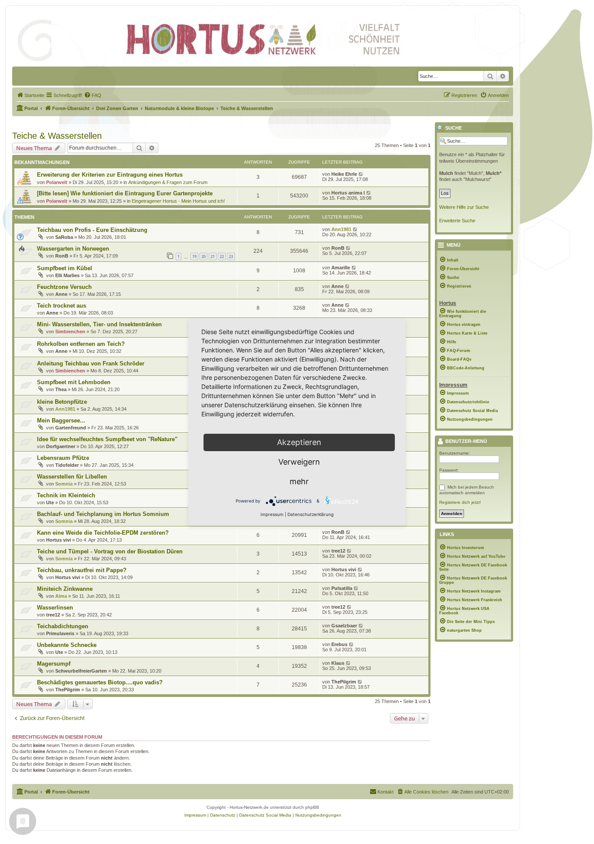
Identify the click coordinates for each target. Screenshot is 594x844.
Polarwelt (56, 182)
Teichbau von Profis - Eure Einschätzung (92, 230)
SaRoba (64, 237)
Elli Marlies (67, 275)
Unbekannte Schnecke (67, 645)
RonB (61, 255)
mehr (299, 481)
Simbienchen (70, 331)
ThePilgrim (67, 689)
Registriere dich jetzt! (460, 502)
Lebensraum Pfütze (63, 458)
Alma (61, 596)
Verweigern (299, 461)
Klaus (337, 663)
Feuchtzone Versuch (64, 287)
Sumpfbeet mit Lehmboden (73, 382)
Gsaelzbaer (344, 625)
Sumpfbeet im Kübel (64, 268)
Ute (50, 502)
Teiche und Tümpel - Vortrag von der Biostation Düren (110, 551)
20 (203, 256)
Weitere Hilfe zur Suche (464, 207)
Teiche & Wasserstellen (57, 136)
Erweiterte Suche (457, 220)
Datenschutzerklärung (310, 514)
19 (194, 256)
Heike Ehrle (344, 174)
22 (222, 256)
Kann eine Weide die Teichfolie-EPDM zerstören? (103, 532)
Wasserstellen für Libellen (72, 476)
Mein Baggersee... (61, 420)
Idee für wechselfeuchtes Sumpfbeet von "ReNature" (107, 439)
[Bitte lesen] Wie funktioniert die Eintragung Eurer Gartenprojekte (125, 193)
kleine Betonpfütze (62, 402)
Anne (61, 294)
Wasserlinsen (55, 607)
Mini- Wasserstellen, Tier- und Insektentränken (99, 324)
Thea (61, 389)
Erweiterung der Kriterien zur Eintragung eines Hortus (110, 174)
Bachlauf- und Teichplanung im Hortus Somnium (103, 514)
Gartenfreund (70, 427)
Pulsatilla (341, 588)
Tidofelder (67, 465)
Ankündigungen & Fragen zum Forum (167, 182)
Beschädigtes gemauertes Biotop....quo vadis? (100, 682)
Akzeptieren (299, 442)
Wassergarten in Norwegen (73, 248)
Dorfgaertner (60, 446)
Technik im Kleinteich (66, 495)
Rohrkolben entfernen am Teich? (81, 344)
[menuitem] (30, 95)
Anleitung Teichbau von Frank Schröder (90, 363)
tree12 (338, 550)
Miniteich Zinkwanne (65, 589)
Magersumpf (53, 663)
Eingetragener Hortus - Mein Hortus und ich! (178, 201)
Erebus (339, 644)
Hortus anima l (348, 192)
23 (231, 256)
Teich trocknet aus (61, 305)
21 (212, 256)
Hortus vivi (58, 540)
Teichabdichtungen (62, 626)
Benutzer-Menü (465, 441)
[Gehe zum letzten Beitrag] (361, 174)
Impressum (272, 514)
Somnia (64, 483)
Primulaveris (60, 633)
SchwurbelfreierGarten (81, 670)
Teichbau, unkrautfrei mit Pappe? (82, 570)
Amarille (340, 267)
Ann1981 (341, 229)
